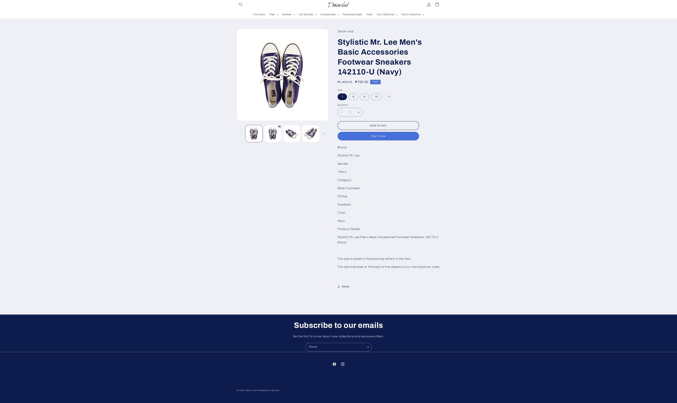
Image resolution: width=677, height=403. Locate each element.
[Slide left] (241, 134)
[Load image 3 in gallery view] (291, 133)
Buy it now (378, 136)
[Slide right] (324, 134)
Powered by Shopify (268, 390)
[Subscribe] (368, 347)
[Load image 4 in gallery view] (310, 133)
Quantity (343, 105)
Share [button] (345, 286)
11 (391, 97)
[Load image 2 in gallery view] (272, 133)
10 (376, 96)
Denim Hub (251, 390)
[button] (241, 4)
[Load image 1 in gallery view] (254, 133)
